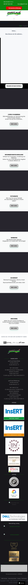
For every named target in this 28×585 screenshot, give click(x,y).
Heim (20, 26)
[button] (14, 19)
